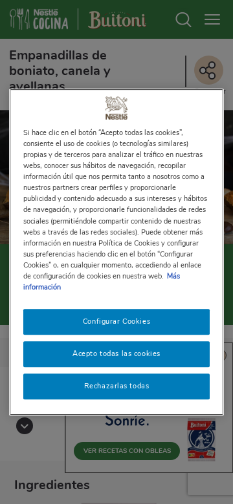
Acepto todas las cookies (116, 353)
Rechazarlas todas (117, 386)
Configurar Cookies (116, 321)
